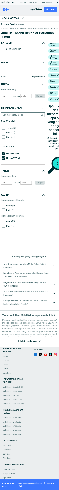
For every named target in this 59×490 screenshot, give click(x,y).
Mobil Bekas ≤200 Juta (12, 426)
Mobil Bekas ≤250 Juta (12, 430)
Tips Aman (7, 478)
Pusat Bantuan (9, 469)
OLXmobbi (7, 450)
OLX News (7, 458)
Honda (5, 365)
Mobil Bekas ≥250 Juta (12, 434)
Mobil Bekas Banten (11, 395)
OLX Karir (6, 454)
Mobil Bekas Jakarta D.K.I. (13, 387)
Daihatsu (6, 361)
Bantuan (5, 484)
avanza (21, 24)
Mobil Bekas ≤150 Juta (12, 422)
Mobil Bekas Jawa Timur (12, 400)
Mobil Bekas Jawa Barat (12, 391)
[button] (7, 2)
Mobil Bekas (21, 29)
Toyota (5, 356)
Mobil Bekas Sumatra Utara (13, 404)
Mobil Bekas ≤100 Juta (12, 418)
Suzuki (5, 369)
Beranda (4, 29)
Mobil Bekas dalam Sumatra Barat (41, 29)
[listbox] (58, 75)
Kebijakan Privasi (9, 474)
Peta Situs (7, 446)
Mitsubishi (7, 373)
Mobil (12, 29)
